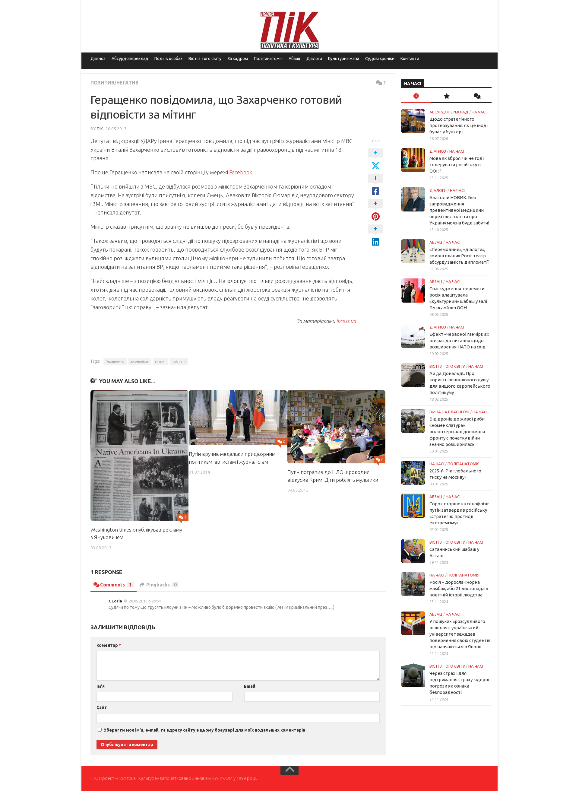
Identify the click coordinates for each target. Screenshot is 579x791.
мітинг (160, 361)
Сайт (101, 707)
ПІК (100, 128)
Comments (116, 584)
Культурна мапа (343, 58)
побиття (179, 361)
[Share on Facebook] (375, 185)
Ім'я (100, 686)
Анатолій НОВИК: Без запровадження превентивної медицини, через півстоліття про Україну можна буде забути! (459, 210)
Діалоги (314, 58)
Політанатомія (268, 58)
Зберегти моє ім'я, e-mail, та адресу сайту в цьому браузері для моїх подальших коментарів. (205, 730)
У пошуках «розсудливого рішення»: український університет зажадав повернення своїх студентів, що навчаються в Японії (460, 634)
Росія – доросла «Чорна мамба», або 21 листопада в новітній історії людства (458, 588)
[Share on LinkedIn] (375, 235)
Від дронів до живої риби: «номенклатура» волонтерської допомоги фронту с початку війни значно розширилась (457, 431)
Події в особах (168, 58)
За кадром (237, 58)
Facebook (240, 172)
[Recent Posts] (416, 96)
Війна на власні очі (449, 412)
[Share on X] (375, 159)
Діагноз (98, 58)
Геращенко (115, 361)
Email (249, 686)
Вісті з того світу (204, 58)
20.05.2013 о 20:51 (145, 601)
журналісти (139, 361)
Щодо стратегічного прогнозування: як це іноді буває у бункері (458, 125)
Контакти (409, 58)
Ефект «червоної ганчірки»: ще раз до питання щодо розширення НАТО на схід (459, 340)
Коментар (108, 645)
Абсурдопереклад (130, 58)
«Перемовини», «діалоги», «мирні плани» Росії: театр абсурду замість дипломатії (459, 256)
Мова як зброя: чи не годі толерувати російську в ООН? (456, 164)
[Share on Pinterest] (375, 210)
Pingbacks (161, 584)
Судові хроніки (379, 58)
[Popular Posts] (446, 96)
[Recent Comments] (476, 96)
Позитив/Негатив (114, 82)
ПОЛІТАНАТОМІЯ (463, 464)
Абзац (294, 58)
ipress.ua (346, 321)
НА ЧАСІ (479, 112)
